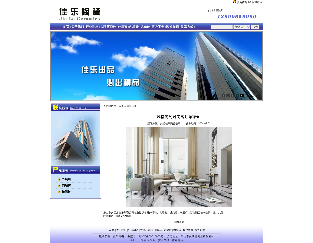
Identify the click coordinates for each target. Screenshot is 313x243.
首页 (121, 106)
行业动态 (92, 26)
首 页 (66, 26)
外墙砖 (123, 26)
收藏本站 (256, 2)
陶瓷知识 (172, 26)
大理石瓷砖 (108, 26)
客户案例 (158, 26)
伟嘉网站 (177, 240)
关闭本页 (179, 221)
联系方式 (187, 26)
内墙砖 (134, 26)
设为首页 (241, 2)
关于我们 (77, 26)
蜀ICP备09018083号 (151, 236)
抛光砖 (145, 26)
